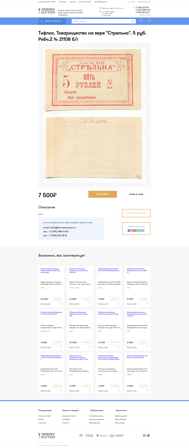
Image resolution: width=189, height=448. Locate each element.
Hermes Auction (120, 423)
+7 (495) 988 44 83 (142, 10)
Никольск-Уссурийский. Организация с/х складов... (108, 370)
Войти (133, 2)
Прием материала (120, 419)
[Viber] (134, 230)
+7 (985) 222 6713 (142, 7)
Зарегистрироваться (144, 2)
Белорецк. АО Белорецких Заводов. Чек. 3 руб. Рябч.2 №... (109, 326)
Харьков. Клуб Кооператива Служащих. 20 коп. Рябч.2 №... (138, 283)
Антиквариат (66, 419)
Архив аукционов (94, 423)
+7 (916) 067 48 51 (142, 12)
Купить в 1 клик (136, 194)
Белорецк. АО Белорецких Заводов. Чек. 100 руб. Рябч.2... (80, 326)
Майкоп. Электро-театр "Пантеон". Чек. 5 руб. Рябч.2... (80, 283)
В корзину (57, 299)
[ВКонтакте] (129, 230)
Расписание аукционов (96, 419)
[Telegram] (143, 230)
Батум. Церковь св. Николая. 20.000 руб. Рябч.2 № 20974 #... (52, 283)
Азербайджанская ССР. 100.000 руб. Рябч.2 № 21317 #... (52, 370)
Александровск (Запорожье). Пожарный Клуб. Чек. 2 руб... (137, 326)
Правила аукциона (121, 416)
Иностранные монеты (69, 416)
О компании (42, 423)
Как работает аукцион (96, 416)
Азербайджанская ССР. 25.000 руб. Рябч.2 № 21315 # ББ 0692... (109, 283)
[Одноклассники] (132, 230)
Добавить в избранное (138, 213)
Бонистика (65, 423)
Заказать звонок (145, 15)
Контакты (41, 419)
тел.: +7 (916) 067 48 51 (55, 235)
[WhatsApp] (137, 230)
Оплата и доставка (44, 416)
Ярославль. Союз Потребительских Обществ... (79, 370)
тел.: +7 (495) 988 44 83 (55, 231)
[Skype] (140, 230)
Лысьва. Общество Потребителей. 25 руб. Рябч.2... (52, 326)
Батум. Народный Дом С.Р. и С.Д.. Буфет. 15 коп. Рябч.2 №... (137, 370)
